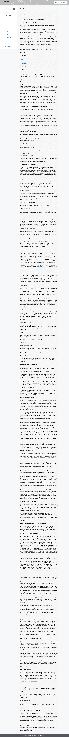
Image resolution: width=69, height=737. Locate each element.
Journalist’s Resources (8, 46)
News (56, 2)
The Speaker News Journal (6, 2)
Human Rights (8, 28)
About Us (8, 22)
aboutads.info (33, 306)
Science (8, 30)
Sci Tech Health (62, 2)
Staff (21, 25)
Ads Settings (43, 303)
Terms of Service (24, 63)
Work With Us (23, 66)
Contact (22, 57)
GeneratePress (42, 735)
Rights (22, 59)
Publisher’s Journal (9, 44)
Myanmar (8, 34)
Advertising (23, 60)
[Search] (14, 9)
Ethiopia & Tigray (8, 37)
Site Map (22, 65)
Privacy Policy (23, 62)
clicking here (39, 266)
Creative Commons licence (26, 103)
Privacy (8, 31)
